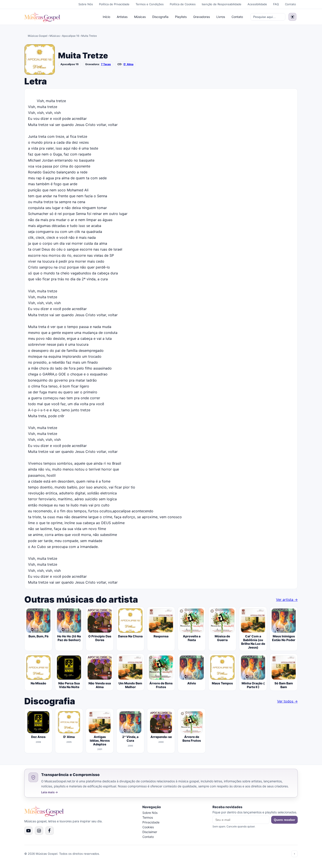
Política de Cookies (183, 4)
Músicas (140, 17)
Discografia (160, 17)
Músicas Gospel (37, 35)
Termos (147, 817)
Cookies (148, 827)
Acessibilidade (257, 4)
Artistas (122, 17)
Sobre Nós (85, 4)
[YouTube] (28, 831)
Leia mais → (49, 792)
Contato (290, 4)
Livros (220, 17)
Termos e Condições (150, 4)
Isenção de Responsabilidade (221, 4)
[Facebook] (49, 831)
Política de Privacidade (114, 4)
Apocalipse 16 (70, 35)
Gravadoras (201, 17)
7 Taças (106, 64)
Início (106, 17)
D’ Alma (128, 64)
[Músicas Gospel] (42, 17)
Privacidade (150, 822)
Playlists (181, 17)
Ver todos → (287, 701)
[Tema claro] (292, 17)
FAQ (276, 4)
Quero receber (284, 819)
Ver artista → (287, 599)
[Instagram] (39, 831)
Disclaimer (149, 832)
